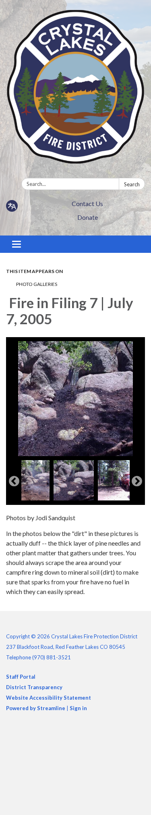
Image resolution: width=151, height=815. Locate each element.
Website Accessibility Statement (48, 697)
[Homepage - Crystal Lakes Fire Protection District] (75, 91)
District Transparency (34, 687)
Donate (87, 217)
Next (137, 481)
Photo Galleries (36, 284)
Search (132, 184)
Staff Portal (20, 676)
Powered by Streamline (35, 708)
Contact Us (87, 203)
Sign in (78, 708)
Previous (14, 481)
